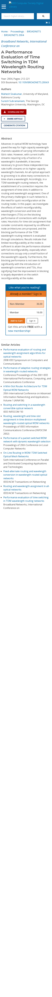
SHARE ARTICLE (14, 118)
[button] (47, 22)
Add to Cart (17, 320)
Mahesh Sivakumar (11, 94)
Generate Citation (14, 125)
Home (4, 31)
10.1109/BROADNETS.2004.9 (33, 82)
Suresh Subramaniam (13, 101)
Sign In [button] (37, 294)
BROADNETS (34, 31)
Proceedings (17, 31)
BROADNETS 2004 (14, 35)
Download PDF (15, 112)
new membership (19, 331)
